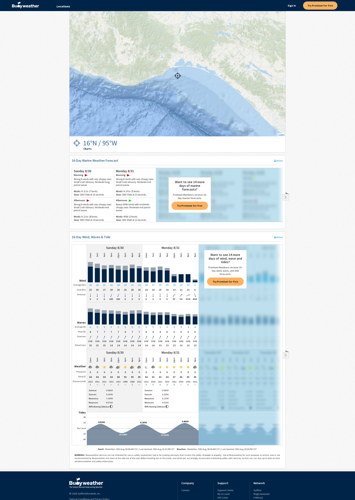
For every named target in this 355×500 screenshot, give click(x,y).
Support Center (225, 490)
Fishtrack (258, 497)
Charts (87, 148)
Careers (185, 490)
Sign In (292, 5)
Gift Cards (222, 497)
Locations (63, 6)
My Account (223, 494)
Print (279, 160)
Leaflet (281, 134)
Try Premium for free (320, 5)
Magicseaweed (261, 494)
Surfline (257, 490)
